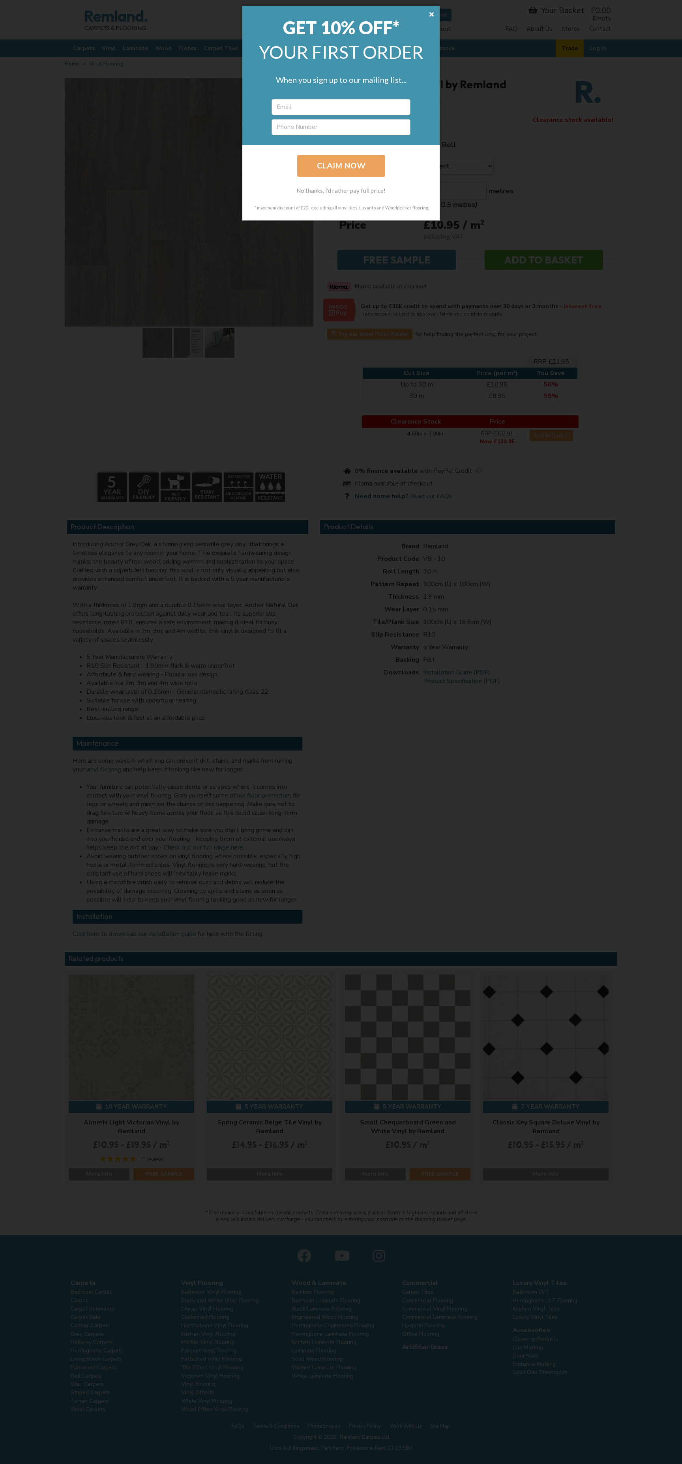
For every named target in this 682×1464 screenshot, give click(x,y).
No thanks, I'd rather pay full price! (341, 190)
